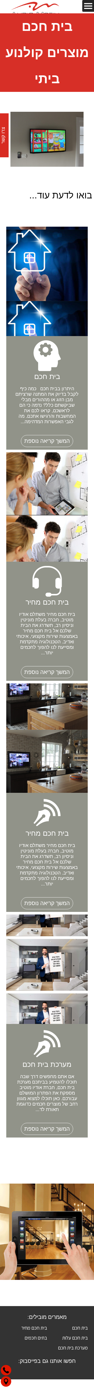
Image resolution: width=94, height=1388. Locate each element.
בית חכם (80, 1328)
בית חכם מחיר (34, 1328)
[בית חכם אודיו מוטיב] (35, 11)
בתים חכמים (36, 1338)
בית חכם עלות (75, 1338)
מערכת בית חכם (73, 1348)
